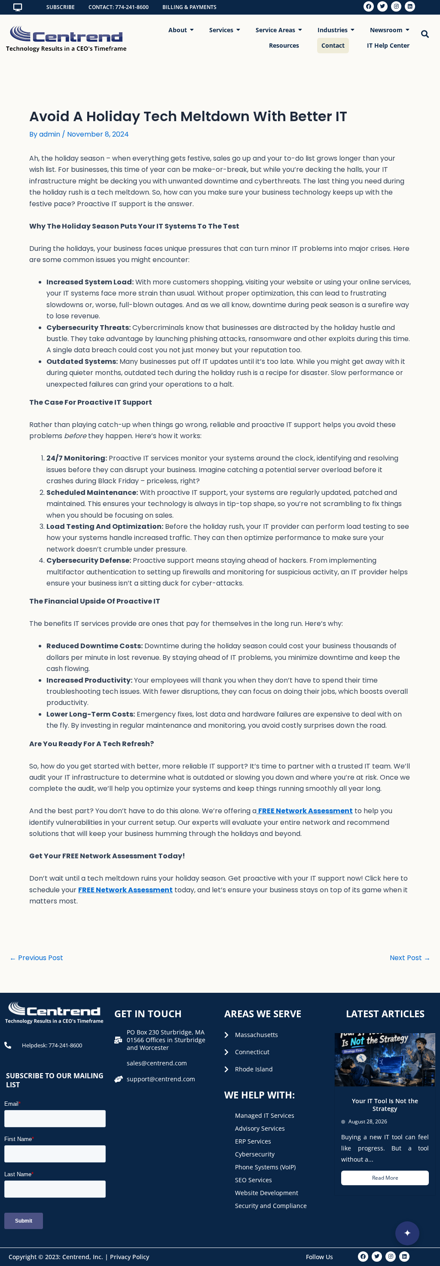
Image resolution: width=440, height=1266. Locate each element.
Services (221, 30)
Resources (284, 45)
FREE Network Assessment (125, 890)
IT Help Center (388, 45)
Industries (333, 30)
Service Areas (275, 30)
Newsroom (386, 30)
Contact (333, 45)
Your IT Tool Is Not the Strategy (385, 1105)
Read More (385, 1177)
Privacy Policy (129, 1257)
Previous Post (36, 958)
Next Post (410, 958)
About (177, 30)
